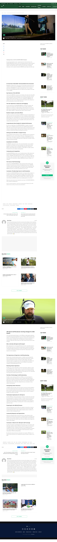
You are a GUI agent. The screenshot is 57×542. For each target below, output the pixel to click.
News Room (7, 38)
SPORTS (25, 443)
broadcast (9, 442)
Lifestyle (49, 6)
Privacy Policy (11, 3)
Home (20, 6)
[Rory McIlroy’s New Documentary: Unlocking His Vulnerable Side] (43, 135)
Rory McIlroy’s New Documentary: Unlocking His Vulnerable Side (50, 138)
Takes (31, 443)
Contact (20, 3)
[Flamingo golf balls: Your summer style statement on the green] (10, 503)
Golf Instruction (50, 122)
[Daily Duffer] (10, 6)
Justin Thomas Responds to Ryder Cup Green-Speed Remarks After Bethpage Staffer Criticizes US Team (10, 453)
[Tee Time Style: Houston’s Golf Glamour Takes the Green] (28, 503)
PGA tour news (5, 443)
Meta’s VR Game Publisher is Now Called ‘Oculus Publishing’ (50, 65)
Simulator (17, 205)
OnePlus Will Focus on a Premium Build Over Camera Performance (50, 88)
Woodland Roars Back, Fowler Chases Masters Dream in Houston (28, 267)
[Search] (55, 4)
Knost (31, 442)
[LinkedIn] (4, 50)
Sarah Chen (49, 128)
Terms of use (16, 3)
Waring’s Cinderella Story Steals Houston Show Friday (9, 267)
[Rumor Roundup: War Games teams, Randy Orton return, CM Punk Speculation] (43, 74)
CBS (12, 442)
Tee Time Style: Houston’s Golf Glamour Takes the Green (27, 509)
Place (22, 443)
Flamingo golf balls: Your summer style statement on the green (10, 509)
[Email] (4, 54)
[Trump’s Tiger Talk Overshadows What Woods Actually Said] (28, 278)
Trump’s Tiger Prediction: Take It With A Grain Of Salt (9, 275)
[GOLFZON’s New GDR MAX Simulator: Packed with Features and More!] (28, 27)
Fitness (44, 6)
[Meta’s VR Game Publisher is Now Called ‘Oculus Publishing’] (43, 64)
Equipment (28, 6)
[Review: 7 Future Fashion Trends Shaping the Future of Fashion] (43, 54)
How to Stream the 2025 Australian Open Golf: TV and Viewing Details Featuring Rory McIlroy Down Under (28, 215)
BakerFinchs (5, 442)
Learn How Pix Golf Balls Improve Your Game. (28, 485)
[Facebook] (4, 46)
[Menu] (1, 7)
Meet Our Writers (3, 3)
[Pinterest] (4, 52)
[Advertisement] (22, 50)
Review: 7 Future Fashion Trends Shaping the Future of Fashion (50, 55)
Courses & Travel (39, 6)
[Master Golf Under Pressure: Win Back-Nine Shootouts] (43, 123)
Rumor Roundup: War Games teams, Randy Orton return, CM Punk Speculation (49, 76)
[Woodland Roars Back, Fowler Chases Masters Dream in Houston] (28, 261)
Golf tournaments (24, 442)
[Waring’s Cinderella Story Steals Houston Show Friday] (10, 261)
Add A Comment (19, 290)
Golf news (19, 442)
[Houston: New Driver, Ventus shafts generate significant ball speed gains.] (43, 148)
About (7, 3)
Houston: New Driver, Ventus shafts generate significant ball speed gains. (50, 151)
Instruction (33, 6)
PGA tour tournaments (6, 205)
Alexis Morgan (50, 141)
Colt (14, 442)
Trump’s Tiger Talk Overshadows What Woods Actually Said (27, 283)
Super (28, 443)
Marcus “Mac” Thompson (46, 112)
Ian (28, 442)
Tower (34, 443)
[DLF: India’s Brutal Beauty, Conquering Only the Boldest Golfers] (47, 103)
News (23, 6)
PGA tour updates (12, 205)
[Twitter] (4, 48)
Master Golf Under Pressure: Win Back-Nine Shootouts (49, 125)
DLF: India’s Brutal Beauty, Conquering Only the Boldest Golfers (46, 110)
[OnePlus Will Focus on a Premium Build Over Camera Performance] (43, 87)
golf (16, 442)
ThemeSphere (32, 534)
